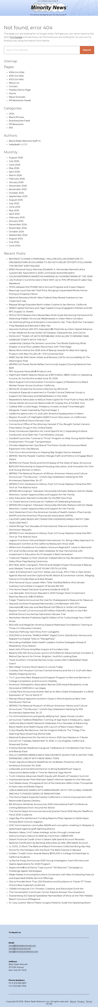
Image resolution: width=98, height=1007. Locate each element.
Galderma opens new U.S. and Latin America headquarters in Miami (46, 413)
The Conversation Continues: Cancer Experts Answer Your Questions (47, 892)
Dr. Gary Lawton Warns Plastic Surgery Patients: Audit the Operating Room (50, 902)
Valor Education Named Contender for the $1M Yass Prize (40, 498)
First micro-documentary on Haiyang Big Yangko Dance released (45, 452)
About (73, 1001)
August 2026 (16, 157)
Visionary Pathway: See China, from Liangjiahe (34, 631)
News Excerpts (17, 97)
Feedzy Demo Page (20, 90)
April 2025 (14, 214)
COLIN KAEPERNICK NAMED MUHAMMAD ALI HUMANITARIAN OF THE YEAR (51, 276)
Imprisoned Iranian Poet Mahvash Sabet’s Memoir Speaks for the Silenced (49, 779)
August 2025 (16, 200)
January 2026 (16, 182)
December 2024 (18, 224)
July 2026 (14, 161)
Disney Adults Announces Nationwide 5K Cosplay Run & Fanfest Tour (47, 403)
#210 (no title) (16, 76)
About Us (14, 83)
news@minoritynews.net (20, 948)
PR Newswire (16, 124)
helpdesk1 (14, 144)
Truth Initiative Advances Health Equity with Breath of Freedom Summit (49, 776)
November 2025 (18, 189)
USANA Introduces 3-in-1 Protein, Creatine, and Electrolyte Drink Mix (46, 888)
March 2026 (15, 175)
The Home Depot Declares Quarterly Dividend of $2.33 (39, 589)
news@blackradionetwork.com (22, 945)
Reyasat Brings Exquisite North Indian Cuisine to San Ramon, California (48, 304)
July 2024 (14, 242)
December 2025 (18, 185)
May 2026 (14, 168)
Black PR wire (16, 117)
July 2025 (14, 203)
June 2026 (14, 164)
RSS (11, 127)
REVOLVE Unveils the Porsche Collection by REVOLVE (38, 389)
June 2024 (14, 245)
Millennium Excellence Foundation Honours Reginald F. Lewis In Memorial (50, 547)
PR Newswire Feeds (20, 100)
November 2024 (18, 228)
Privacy (81, 1001)
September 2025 (18, 196)
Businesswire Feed (19, 120)
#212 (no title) (16, 79)
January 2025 (16, 221)
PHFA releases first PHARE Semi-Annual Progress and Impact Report (47, 287)
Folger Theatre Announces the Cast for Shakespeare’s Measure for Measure (51, 600)
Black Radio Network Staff (23, 141)
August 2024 (16, 238)
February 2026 (17, 178)
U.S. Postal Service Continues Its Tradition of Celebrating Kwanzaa (45, 501)
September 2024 (18, 235)
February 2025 (17, 217)
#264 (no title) (16, 72)
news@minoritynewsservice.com (23, 951)
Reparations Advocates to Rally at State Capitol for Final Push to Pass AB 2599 (51, 399)
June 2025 (14, 207)
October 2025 (16, 193)
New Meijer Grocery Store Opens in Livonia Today (36, 667)
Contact (13, 86)
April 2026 (14, 171)
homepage (16, 37)
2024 (11, 113)
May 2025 (14, 210)
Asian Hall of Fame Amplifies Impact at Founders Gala (38, 649)
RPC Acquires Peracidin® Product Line (30, 371)
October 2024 (16, 231)
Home (12, 93)
